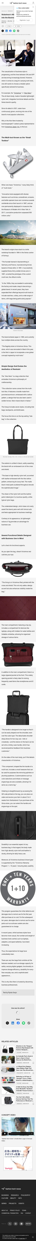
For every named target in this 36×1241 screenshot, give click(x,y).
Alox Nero (27, 93)
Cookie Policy (22, 1238)
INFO (20, 1198)
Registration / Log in (25, 20)
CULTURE (5, 1198)
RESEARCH (10, 11)
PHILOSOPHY (25, 1195)
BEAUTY (13, 1198)
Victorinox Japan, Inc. (12, 127)
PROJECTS (12, 1203)
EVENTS (21, 1203)
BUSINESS (5, 1195)
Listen (18, 26)
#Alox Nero (9, 21)
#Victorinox (4, 21)
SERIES (4, 1203)
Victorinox (17, 93)
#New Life (4, 22)
